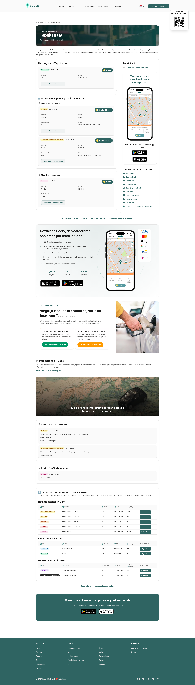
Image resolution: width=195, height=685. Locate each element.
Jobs (101, 652)
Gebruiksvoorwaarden (139, 648)
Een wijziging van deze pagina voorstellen (97, 586)
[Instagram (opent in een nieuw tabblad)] (148, 679)
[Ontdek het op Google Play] (140, 152)
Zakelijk (38, 668)
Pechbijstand (41, 664)
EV (37, 660)
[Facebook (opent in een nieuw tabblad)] (138, 679)
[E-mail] (158, 679)
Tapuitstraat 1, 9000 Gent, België (51, 40)
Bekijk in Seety (145, 512)
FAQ (69, 652)
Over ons (102, 648)
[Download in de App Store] (140, 159)
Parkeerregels (41, 22)
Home (38, 648)
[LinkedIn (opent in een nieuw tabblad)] (153, 679)
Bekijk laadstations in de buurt (55, 345)
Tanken (39, 656)
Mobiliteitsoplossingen (75, 660)
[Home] (32, 6)
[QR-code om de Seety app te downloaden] (179, 22)
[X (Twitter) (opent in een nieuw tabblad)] (143, 679)
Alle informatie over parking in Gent (50, 371)
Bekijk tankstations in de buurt (90, 345)
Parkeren (39, 652)
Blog (69, 664)
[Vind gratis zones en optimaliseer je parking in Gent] (140, 114)
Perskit (101, 660)
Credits (133, 652)
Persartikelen (104, 656)
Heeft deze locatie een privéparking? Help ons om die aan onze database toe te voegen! (97, 218)
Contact (102, 664)
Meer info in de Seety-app (53, 84)
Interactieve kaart (74, 648)
